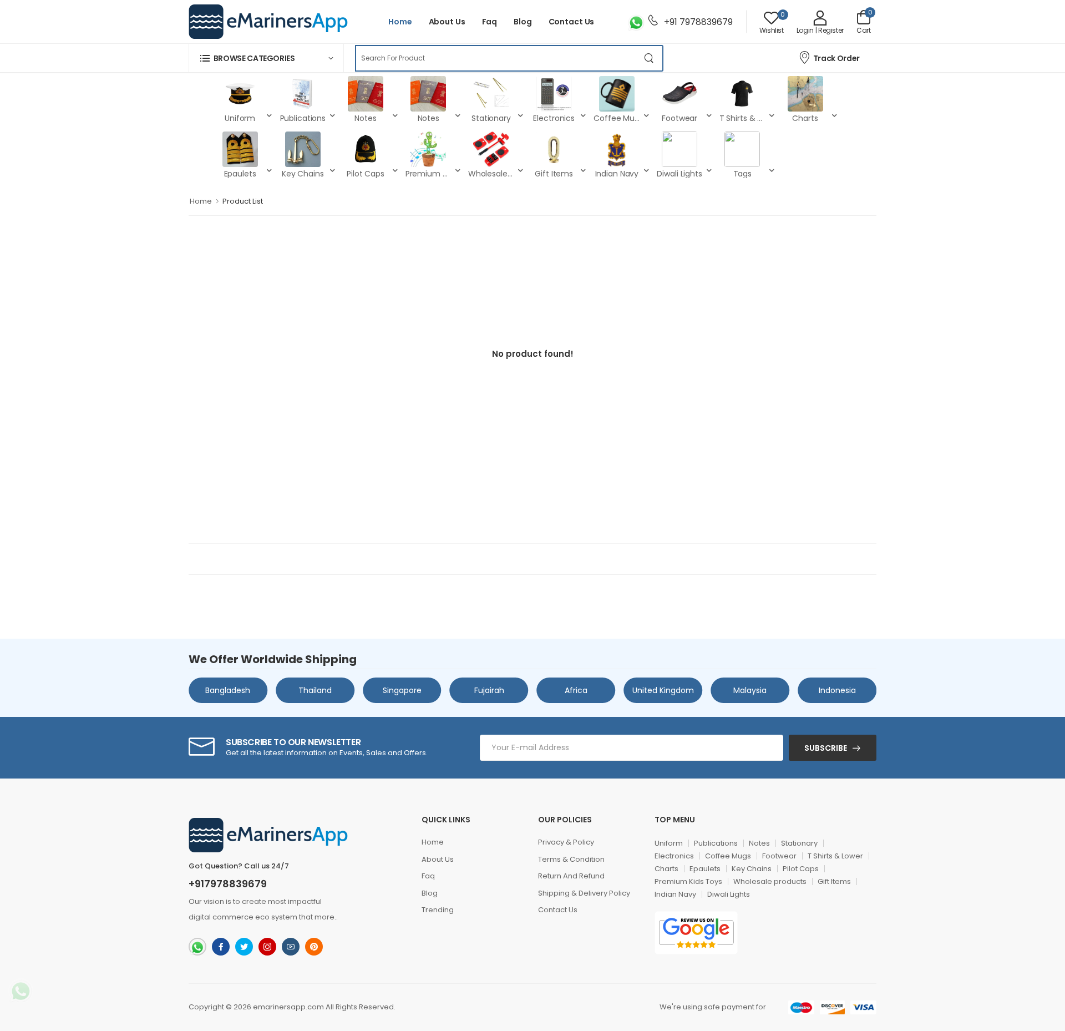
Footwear (779, 856)
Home (400, 21)
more (324, 917)
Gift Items (834, 881)
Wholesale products (770, 881)
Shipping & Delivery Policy (584, 893)
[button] (266, 58)
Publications (716, 843)
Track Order (836, 58)
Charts (666, 868)
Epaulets (705, 868)
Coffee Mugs (728, 856)
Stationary (799, 843)
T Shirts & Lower (835, 856)
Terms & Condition (571, 859)
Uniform (669, 843)
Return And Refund (571, 876)
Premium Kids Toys (688, 881)
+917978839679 (228, 884)
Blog (523, 21)
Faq (490, 21)
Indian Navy (675, 894)
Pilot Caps (801, 868)
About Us (447, 21)
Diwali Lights (728, 894)
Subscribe (825, 748)
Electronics (674, 856)
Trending (438, 909)
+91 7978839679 (697, 22)
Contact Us (572, 21)
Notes (759, 843)
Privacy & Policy (566, 842)
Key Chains (752, 868)
